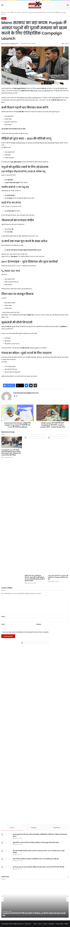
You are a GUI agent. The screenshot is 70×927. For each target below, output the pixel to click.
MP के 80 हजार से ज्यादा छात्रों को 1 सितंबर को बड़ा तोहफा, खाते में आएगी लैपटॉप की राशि (38, 867)
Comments (56, 827)
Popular (33, 827)
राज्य (8, 12)
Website (38, 624)
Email (3, 624)
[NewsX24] (35, 5)
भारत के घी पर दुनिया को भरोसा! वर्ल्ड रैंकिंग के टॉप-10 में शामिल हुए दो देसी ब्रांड (36, 859)
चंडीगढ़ (11, 12)
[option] (35, 899)
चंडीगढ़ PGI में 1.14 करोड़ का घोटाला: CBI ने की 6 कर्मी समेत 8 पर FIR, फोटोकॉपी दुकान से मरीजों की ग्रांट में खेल (35, 578)
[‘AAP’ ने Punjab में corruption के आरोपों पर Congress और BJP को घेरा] (58, 505)
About (40, 923)
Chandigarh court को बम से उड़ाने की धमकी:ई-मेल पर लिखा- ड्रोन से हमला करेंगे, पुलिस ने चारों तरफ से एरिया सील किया (11, 452)
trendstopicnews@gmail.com (10, 43)
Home (4, 12)
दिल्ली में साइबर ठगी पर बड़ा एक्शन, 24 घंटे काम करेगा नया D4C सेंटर (28, 915)
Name (3, 616)
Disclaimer (51, 923)
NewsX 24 (28, 923)
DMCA (66, 923)
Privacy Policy (59, 923)
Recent (12, 827)
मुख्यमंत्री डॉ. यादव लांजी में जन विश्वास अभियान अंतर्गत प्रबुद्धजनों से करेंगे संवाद (36, 842)
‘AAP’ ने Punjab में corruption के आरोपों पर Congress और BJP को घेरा (58, 577)
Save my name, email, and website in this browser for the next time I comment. (26, 632)
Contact (45, 923)
